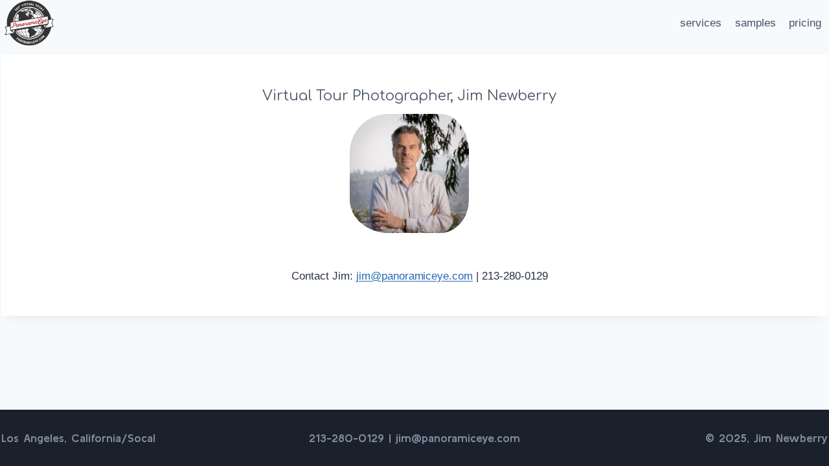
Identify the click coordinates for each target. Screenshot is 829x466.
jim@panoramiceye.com (414, 276)
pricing (805, 23)
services (700, 23)
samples (755, 23)
